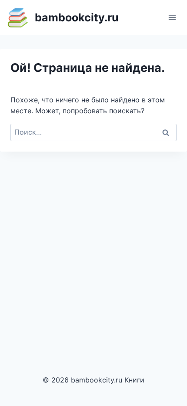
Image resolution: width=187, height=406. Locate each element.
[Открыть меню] (172, 17)
